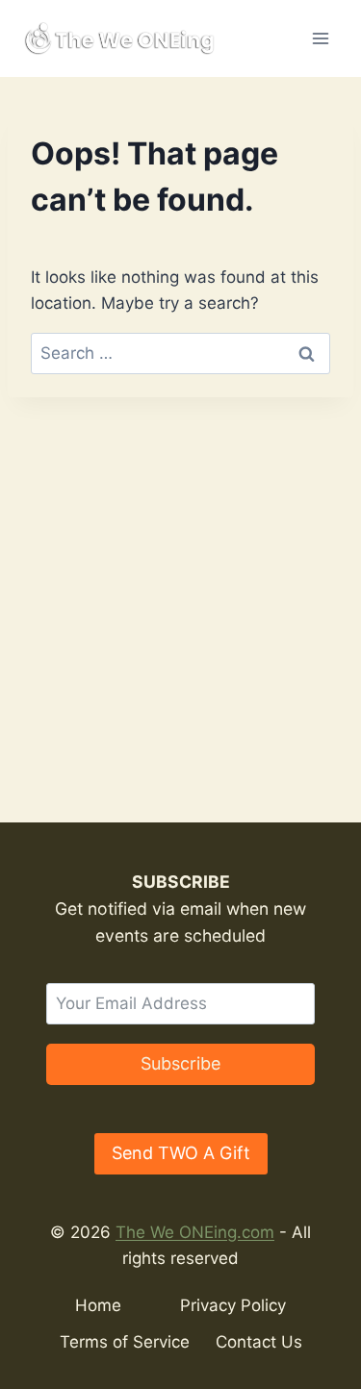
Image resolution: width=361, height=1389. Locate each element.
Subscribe (180, 1063)
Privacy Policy (233, 1305)
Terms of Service (125, 1341)
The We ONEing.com (195, 1232)
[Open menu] (320, 38)
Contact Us (259, 1341)
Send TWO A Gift (181, 1153)
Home (98, 1305)
